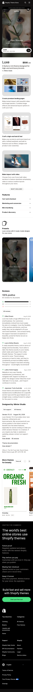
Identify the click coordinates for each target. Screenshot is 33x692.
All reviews (6, 311)
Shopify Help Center (8, 645)
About (19, 645)
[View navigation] (29, 2)
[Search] (25, 2)
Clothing (5, 621)
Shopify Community (8, 652)
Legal (19, 652)
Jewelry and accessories (6, 629)
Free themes (21, 625)
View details (6, 438)
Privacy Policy (6, 675)
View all (18, 461)
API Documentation (8, 648)
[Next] (29, 461)
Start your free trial (16, 599)
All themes (17, 409)
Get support (7, 409)
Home (4, 633)
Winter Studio (8, 70)
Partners (19, 648)
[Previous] (24, 461)
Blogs (4, 655)
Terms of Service (7, 670)
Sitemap (5, 683)
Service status (21, 655)
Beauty (4, 625)
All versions (15, 438)
